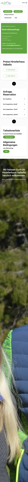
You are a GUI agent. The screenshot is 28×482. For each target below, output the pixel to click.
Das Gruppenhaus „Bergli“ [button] (10, 104)
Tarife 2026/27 (18, 11)
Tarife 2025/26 (7, 11)
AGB (16, 18)
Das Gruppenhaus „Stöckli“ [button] (10, 115)
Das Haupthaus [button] (7, 99)
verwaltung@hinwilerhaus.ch (13, 45)
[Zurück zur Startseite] (6, 2)
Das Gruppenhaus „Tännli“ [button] (10, 109)
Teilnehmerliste (7, 18)
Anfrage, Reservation (9, 14)
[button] (24, 2)
